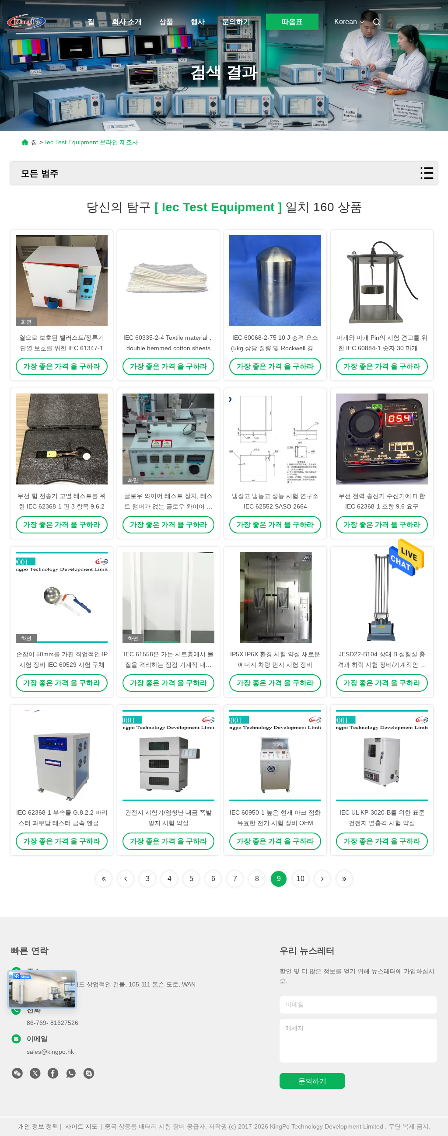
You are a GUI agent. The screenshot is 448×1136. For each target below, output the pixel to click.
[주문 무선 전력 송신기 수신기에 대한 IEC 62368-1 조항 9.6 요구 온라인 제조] (382, 439)
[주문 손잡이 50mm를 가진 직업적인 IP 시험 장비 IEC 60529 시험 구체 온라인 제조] (62, 597)
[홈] (26, 22)
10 (300, 878)
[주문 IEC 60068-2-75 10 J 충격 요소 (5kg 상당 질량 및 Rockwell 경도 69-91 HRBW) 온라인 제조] (275, 280)
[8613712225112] (71, 1075)
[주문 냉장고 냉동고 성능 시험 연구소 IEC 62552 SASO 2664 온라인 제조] (275, 439)
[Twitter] (35, 1075)
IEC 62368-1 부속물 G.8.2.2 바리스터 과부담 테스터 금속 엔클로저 (62, 823)
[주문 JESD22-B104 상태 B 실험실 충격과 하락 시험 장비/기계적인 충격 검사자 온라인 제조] (382, 597)
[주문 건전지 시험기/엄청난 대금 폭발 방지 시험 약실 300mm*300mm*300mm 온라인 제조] (168, 755)
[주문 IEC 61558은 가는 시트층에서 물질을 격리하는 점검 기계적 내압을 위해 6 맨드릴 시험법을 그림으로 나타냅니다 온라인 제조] (168, 597)
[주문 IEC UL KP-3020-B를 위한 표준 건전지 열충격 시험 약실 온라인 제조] (382, 755)
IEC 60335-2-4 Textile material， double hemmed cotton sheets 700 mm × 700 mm (168, 348)
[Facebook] (53, 1075)
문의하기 (236, 21)
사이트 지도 (81, 1126)
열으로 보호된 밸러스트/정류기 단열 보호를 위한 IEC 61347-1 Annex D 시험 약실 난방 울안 (61, 348)
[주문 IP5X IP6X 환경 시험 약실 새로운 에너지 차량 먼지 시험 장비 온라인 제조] (275, 597)
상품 (166, 21)
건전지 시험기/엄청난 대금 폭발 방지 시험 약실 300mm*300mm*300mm (168, 823)
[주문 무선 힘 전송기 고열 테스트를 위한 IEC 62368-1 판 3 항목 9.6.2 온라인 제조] (62, 439)
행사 (198, 21)
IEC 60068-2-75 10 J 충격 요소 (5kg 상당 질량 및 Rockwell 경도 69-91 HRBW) (275, 348)
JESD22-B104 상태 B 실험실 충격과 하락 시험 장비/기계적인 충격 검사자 (382, 665)
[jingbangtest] (89, 1075)
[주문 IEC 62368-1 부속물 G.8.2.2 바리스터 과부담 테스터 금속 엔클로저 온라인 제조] (62, 755)
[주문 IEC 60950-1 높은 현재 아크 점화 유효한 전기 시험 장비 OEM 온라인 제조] (275, 755)
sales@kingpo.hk (50, 1051)
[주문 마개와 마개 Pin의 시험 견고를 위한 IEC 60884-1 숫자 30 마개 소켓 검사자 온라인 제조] (382, 280)
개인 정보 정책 (38, 1126)
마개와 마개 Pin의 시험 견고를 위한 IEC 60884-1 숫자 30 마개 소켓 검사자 (381, 348)
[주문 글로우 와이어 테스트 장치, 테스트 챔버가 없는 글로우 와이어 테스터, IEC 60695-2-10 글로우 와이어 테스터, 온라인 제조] (168, 439)
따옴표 (292, 21)
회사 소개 (127, 21)
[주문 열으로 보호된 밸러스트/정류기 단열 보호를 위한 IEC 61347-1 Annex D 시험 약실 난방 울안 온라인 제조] (62, 280)
